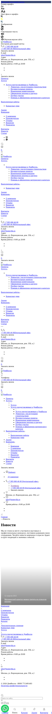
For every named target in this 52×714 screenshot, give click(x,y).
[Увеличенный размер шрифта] (3, 12)
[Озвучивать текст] (2, 34)
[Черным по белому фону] (1, 17)
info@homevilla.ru (8, 55)
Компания (5, 112)
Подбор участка (17, 96)
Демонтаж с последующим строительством (28, 87)
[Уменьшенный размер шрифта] (2, 6)
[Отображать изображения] (2, 27)
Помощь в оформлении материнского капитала (30, 98)
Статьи (4, 133)
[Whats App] (7, 140)
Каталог (4, 621)
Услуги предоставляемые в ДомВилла (22, 85)
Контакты (5, 129)
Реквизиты (10, 125)
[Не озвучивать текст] (2, 37)
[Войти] (2, 147)
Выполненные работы (10, 102)
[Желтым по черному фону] (1, 19)
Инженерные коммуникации (22, 91)
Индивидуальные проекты (22, 89)
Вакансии (10, 123)
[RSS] (2, 515)
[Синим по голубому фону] (1, 22)
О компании (11, 116)
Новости (4, 131)
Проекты (4, 78)
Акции (4, 110)
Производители (12, 118)
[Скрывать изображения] (2, 29)
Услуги (4, 81)
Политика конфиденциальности (14, 686)
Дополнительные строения (12, 626)
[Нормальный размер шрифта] (2, 9)
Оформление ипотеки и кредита (24, 93)
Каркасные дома (12, 106)
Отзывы (9, 121)
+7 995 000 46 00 (11, 46)
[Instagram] (7, 137)
